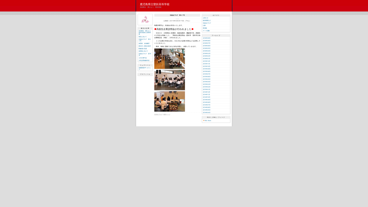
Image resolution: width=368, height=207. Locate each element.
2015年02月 (206, 87)
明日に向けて (143, 36)
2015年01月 (206, 89)
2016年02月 (206, 56)
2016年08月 (206, 40)
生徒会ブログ (158, 114)
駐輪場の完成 (143, 48)
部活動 (205, 28)
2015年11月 (206, 63)
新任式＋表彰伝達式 (145, 46)
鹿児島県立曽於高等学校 (154, 4)
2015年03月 (206, 84)
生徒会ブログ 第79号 (145, 54)
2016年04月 (206, 51)
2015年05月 (206, 79)
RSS (206, 120)
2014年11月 (206, 94)
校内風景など (207, 20)
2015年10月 (206, 66)
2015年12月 (206, 61)
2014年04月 (206, 112)
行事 (204, 25)
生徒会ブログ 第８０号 (145, 40)
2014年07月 (206, 105)
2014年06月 (206, 107)
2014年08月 (206, 102)
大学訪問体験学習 (144, 60)
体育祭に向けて (143, 51)
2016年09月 (206, 38)
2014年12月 (206, 92)
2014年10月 (206, 97)
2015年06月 (206, 76)
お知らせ (205, 18)
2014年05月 (206, 110)
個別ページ (166, 114)
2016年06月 (206, 45)
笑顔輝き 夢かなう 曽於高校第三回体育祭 (145, 32)
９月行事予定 (143, 58)
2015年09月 (206, 69)
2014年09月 (206, 99)
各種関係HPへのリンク (145, 68)
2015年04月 (206, 81)
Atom (209, 120)
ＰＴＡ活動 (206, 30)
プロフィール (145, 74)
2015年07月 (206, 74)
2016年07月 (206, 43)
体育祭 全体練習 (144, 43)
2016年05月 (206, 48)
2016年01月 (206, 58)
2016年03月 (206, 53)
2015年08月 (206, 71)
